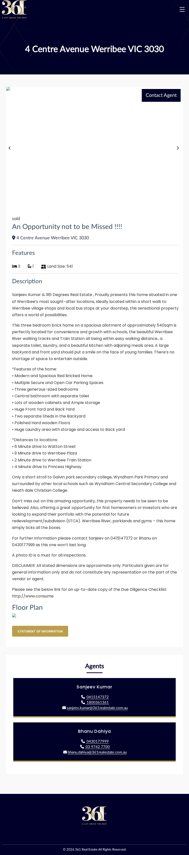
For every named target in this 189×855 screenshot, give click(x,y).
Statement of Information (40, 631)
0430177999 (97, 741)
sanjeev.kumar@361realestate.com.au (97, 708)
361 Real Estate (86, 849)
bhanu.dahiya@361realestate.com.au (97, 752)
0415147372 (97, 697)
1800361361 (97, 702)
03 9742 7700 (97, 747)
